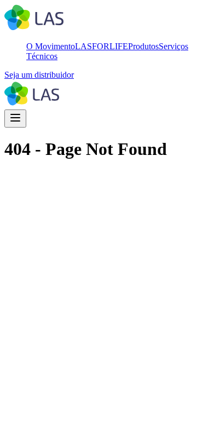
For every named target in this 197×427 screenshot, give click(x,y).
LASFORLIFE (101, 46)
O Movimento (50, 46)
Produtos (143, 46)
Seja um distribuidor (39, 74)
